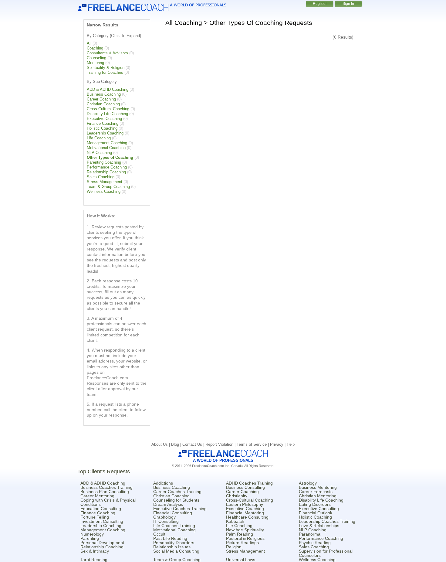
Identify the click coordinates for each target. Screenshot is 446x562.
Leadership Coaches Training (327, 521)
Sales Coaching (100, 177)
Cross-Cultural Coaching (108, 109)
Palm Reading (239, 534)
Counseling (96, 58)
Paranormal (310, 534)
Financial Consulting (172, 512)
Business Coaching (104, 94)
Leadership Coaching (105, 133)
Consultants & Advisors (107, 53)
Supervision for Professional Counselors (326, 553)
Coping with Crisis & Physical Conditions (108, 502)
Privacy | (278, 444)
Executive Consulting (319, 508)
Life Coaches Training (174, 525)
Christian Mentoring (317, 495)
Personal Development (102, 542)
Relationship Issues (172, 546)
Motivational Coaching (106, 147)
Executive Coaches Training (180, 508)
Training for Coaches (105, 72)
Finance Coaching (102, 123)
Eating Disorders (315, 504)
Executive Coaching (104, 118)
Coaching (95, 48)
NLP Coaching (99, 152)
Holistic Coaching (102, 128)
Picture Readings (242, 542)
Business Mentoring (318, 487)
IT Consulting (166, 521)
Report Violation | (221, 444)
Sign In (348, 4)
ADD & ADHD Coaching (107, 89)
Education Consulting (100, 508)
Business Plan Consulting (104, 491)
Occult (159, 534)
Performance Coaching (107, 167)
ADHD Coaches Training (249, 483)
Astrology (308, 483)
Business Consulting (245, 487)
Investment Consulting (101, 521)
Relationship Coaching (106, 172)
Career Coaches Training (177, 491)
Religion (234, 546)
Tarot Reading (93, 559)
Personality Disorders (173, 542)
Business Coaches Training (106, 487)
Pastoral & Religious (245, 538)
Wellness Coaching (103, 191)
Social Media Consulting (176, 551)
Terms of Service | (253, 444)
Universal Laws (240, 559)
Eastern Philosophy (244, 504)
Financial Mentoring (245, 512)
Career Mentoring (97, 495)
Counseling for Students (176, 500)
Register (320, 4)
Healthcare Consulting (247, 517)
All (89, 43)
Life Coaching (99, 138)
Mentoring (95, 62)
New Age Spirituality (245, 529)
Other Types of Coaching (110, 157)
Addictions (163, 483)
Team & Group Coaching (108, 186)
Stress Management (104, 181)
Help (291, 444)
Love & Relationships (319, 525)
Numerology (92, 534)
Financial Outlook (315, 512)
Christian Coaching (103, 104)
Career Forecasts (316, 491)
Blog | (176, 444)
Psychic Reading (315, 542)
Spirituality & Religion (105, 67)
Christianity (236, 495)
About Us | (161, 444)
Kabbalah (235, 521)
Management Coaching (107, 143)
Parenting (89, 538)
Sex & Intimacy (94, 551)
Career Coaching (101, 99)
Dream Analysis (168, 504)
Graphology (164, 517)
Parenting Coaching (104, 162)
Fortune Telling (94, 517)
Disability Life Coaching (107, 113)
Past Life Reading (170, 538)
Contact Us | (193, 444)
